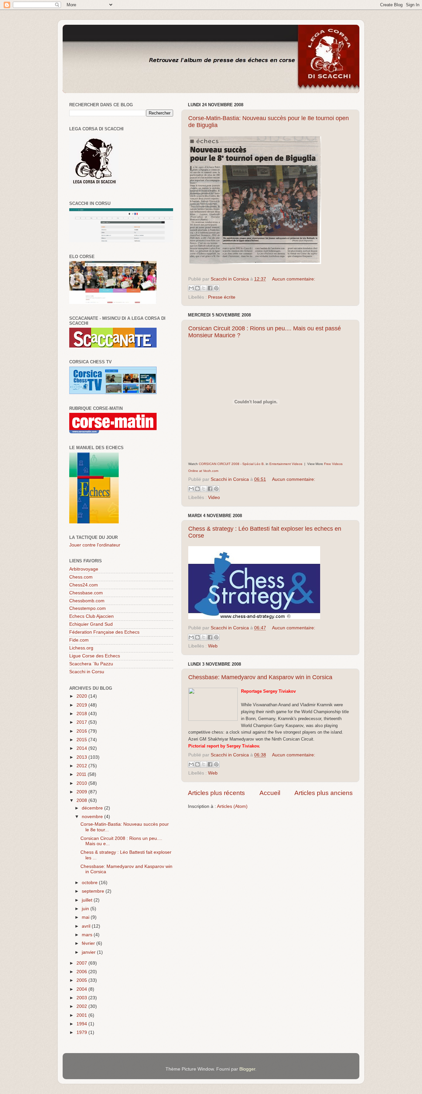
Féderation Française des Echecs (104, 632)
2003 (82, 997)
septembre (94, 891)
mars (88, 934)
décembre (93, 808)
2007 (82, 963)
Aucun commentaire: (293, 279)
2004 (82, 989)
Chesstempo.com (87, 608)
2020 (82, 696)
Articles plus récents (216, 792)
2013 (82, 757)
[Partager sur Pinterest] (216, 288)
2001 (82, 1015)
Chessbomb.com (87, 600)
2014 (82, 748)
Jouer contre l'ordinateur (94, 545)
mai (86, 917)
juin (86, 908)
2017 (82, 722)
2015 (82, 739)
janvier (89, 952)
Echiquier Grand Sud (91, 624)
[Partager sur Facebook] (210, 288)
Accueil (269, 792)
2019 (82, 705)
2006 (82, 971)
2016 (82, 731)
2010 (82, 783)
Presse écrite (221, 297)
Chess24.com (83, 584)
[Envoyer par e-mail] (191, 288)
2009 (82, 791)
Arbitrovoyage (83, 569)
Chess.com (81, 577)
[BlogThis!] (197, 288)
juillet (88, 900)
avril (87, 926)
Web (213, 646)
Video (214, 497)
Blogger (247, 1069)
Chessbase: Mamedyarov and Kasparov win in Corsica (260, 677)
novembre (93, 816)
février (89, 943)
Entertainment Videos (285, 464)
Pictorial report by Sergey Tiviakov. (224, 746)
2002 (82, 1006)
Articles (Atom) (232, 806)
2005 (82, 980)
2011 (82, 774)
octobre (90, 882)
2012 (82, 765)
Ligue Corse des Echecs (94, 655)
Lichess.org (81, 648)
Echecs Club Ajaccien (91, 616)
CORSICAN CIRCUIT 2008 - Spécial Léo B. (232, 464)
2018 (82, 713)
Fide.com (79, 640)
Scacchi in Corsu (86, 671)
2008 (82, 800)
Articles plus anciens (323, 792)
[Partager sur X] (203, 288)
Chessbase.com (86, 592)
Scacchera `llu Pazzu (91, 663)
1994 (82, 1023)
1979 (82, 1032)
